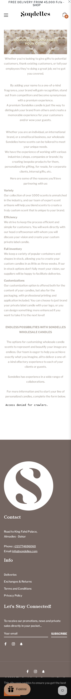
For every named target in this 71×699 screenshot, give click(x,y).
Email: (20, 551)
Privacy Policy (13, 595)
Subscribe (59, 633)
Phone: (20, 546)
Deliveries (10, 574)
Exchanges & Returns (18, 581)
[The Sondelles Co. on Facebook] (5, 643)
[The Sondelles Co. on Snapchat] (21, 643)
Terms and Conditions (18, 588)
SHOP (37, 5)
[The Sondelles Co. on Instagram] (13, 643)
